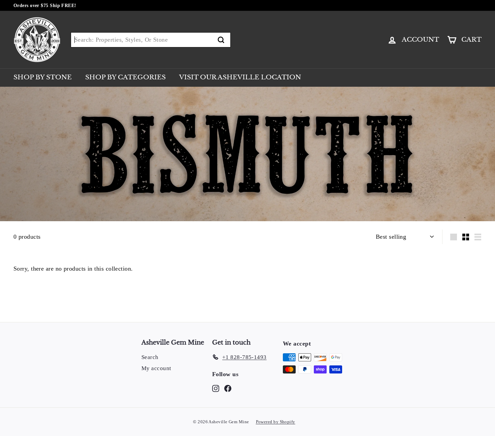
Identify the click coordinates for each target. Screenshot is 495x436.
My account (156, 368)
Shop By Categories (125, 77)
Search (150, 357)
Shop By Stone (42, 77)
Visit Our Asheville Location (240, 77)
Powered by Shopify (275, 421)
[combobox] (151, 39)
